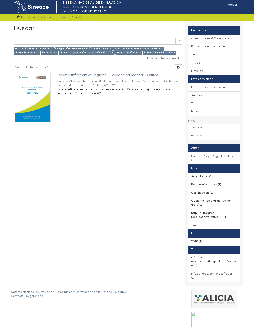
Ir (179, 41)
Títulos (195, 63)
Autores (196, 55)
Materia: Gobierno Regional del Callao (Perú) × (138, 48)
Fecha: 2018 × (49, 52)
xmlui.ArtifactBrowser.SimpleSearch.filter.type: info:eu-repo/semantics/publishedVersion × (63, 48)
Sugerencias (34, 296)
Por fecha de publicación (208, 46)
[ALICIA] (214, 299)
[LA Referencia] (214, 319)
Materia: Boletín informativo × (159, 52)
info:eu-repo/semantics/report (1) (212, 276)
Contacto (17, 296)
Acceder (197, 128)
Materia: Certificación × (129, 52)
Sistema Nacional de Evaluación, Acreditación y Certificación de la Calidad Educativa (68, 292)
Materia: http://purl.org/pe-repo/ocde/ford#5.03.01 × (86, 52)
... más (195, 225)
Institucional (62, 17)
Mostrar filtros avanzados (164, 58)
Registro (197, 136)
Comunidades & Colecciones (211, 38)
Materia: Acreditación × (27, 52)
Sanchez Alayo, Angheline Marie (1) (212, 158)
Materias (197, 71)
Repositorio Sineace (34, 17)
